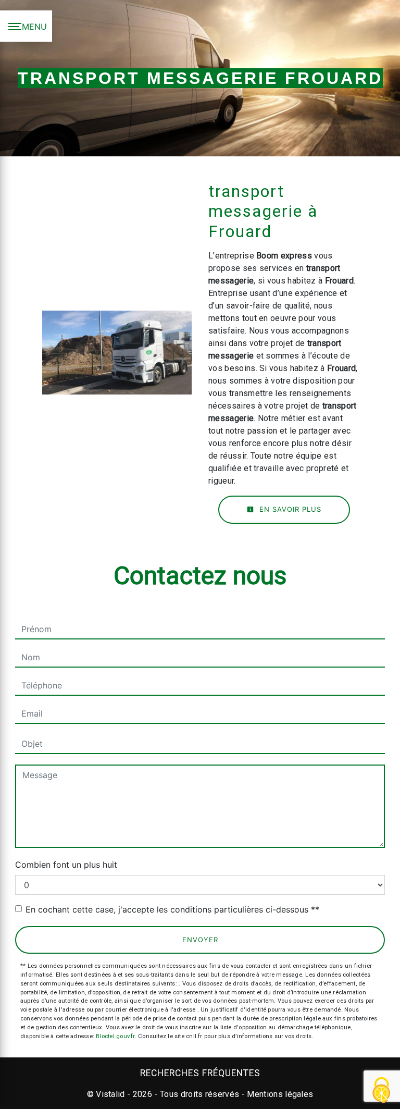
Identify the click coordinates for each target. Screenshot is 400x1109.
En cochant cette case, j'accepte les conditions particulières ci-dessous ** (172, 909)
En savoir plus (289, 509)
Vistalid (110, 1094)
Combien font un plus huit (66, 864)
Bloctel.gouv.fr (115, 1036)
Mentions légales (279, 1094)
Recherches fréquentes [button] (200, 1073)
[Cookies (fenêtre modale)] (382, 1091)
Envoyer (200, 939)
